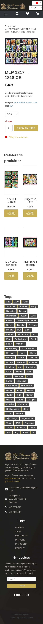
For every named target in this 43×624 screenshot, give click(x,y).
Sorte (26, 409)
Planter (29, 395)
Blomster (10, 311)
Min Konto (21, 544)
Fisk (35, 334)
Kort (8, 376)
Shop (18, 532)
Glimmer (20, 344)
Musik (20, 390)
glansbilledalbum (12, 481)
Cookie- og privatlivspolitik (21, 617)
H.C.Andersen (28, 348)
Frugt (33, 339)
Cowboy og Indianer (26, 320)
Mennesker (26, 386)
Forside (8, 26)
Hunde (9, 362)
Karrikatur (30, 367)
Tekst (8, 423)
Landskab (21, 381)
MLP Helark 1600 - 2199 (25, 102)
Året (8, 432)
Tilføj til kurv (26, 128)
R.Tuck (20, 400)
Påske (9, 400)
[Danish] (36, 3)
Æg (16, 432)
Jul (19, 367)
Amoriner (10, 306)
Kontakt (19, 548)
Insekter (10, 367)
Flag (8, 339)
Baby (33, 306)
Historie (10, 358)
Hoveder (33, 358)
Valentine (20, 427)
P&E (19, 395)
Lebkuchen (11, 386)
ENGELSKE (14, 29)
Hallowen (10, 353)
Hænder (21, 362)
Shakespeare (12, 409)
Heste (33, 353)
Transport (29, 423)
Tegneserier (27, 418)
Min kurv (20, 540)
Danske (20, 325)
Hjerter (21, 358)
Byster (23, 316)
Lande (9, 381)
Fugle (9, 344)
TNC (18, 423)
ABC (16, 302)
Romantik (22, 404)
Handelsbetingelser (20, 614)
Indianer (33, 362)
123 (8, 302)
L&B (29, 376)
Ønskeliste (21, 536)
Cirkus (9, 320)
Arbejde (23, 306)
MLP (23, 29)
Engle (28, 330)
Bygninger (11, 316)
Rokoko (10, 404)
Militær (9, 390)
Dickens (33, 325)
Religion (32, 400)
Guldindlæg (11, 348)
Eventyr (10, 334)
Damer (9, 325)
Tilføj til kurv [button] (11, 213)
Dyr (11, 106)
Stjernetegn (11, 418)
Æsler (25, 432)
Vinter (32, 427)
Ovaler (9, 395)
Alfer (25, 302)
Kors (29, 372)
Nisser (30, 390)
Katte (8, 372)
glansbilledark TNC (13, 478)
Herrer (23, 353)
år (33, 432)
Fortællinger (20, 339)
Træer (9, 427)
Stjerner (19, 413)
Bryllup (22, 311)
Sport (8, 413)
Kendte (19, 372)
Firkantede (23, 334)
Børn (33, 316)
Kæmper (19, 376)
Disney (9, 330)
